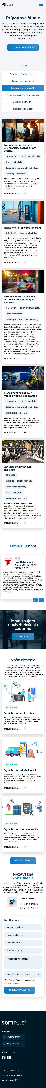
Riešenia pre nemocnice (23, 102)
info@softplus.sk (31, 908)
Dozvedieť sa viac (12, 193)
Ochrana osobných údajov (12, 1075)
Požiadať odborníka (23, 47)
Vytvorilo (5, 1080)
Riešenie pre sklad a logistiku (23, 88)
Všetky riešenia (23, 861)
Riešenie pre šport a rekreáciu (23, 74)
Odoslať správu (17, 990)
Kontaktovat (23, 637)
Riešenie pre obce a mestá (23, 81)
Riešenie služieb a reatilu (23, 109)
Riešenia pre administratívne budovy (23, 95)
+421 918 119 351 (31, 904)
